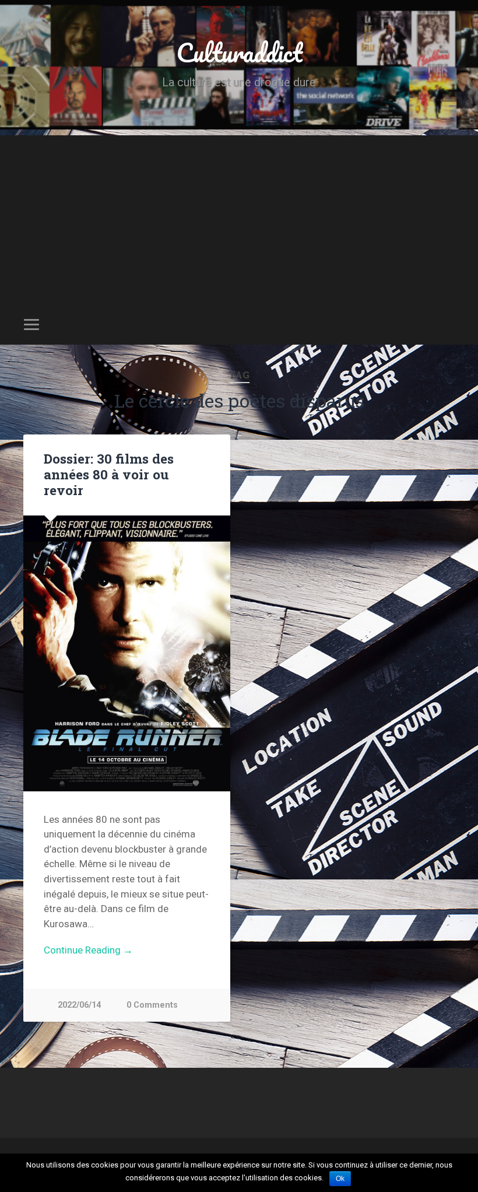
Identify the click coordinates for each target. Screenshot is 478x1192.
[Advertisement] (239, 217)
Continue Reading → (88, 950)
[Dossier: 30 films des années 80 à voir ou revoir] (126, 653)
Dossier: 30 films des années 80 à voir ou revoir (109, 474)
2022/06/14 (79, 1005)
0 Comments (152, 1005)
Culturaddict (239, 52)
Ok (340, 1179)
